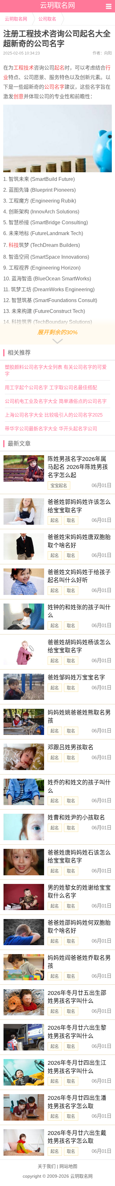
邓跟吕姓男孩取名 (71, 747)
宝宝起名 (58, 485)
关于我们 (47, 1166)
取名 (71, 520)
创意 (18, 96)
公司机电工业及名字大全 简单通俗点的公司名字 (56, 401)
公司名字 (54, 87)
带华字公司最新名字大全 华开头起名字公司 (51, 428)
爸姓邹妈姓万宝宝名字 (76, 677)
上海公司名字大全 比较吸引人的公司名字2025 (54, 415)
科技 (14, 245)
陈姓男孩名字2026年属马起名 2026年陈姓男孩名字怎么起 (78, 467)
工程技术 (23, 67)
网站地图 (68, 1166)
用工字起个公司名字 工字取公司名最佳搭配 (51, 387)
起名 (59, 67)
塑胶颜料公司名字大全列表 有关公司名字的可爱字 (56, 370)
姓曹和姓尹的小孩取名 (76, 817)
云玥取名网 (16, 18)
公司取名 (47, 18)
